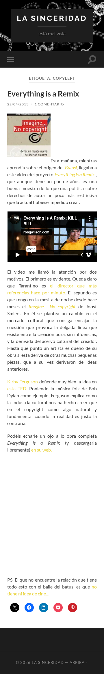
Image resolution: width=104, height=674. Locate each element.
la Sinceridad (52, 18)
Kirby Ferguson (22, 381)
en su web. (41, 449)
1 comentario (49, 104)
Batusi (71, 167)
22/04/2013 (18, 104)
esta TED (16, 388)
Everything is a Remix (43, 93)
